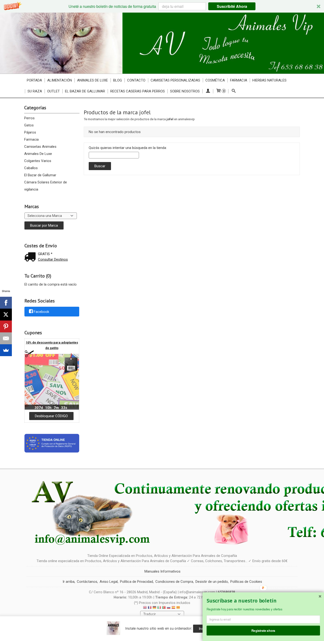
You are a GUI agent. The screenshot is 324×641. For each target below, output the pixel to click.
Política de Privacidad (136, 581)
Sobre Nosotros (185, 91)
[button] (162, 6)
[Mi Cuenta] (207, 91)
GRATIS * (45, 254)
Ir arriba (68, 581)
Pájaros (30, 132)
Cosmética (215, 80)
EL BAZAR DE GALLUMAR (85, 91)
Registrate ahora (263, 630)
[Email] (6, 338)
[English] (145, 608)
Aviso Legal (109, 581)
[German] (154, 608)
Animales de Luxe (92, 80)
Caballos (31, 168)
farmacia (238, 80)
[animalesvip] (162, 43)
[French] (150, 608)
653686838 (226, 592)
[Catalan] (178, 608)
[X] (6, 314)
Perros (29, 118)
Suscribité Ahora (232, 6)
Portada (34, 80)
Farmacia (31, 139)
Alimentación (59, 80)
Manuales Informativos (162, 571)
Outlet (53, 91)
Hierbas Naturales (269, 80)
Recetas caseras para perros (137, 91)
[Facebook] (6, 303)
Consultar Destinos (53, 259)
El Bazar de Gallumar (40, 175)
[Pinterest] (6, 326)
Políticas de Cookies (246, 581)
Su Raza (35, 91)
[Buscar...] (233, 91)
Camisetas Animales (40, 146)
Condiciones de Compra (174, 581)
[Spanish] (173, 608)
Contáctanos (87, 581)
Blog (117, 80)
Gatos (29, 125)
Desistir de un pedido (211, 581)
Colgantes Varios (37, 161)
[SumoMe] (6, 350)
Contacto (136, 80)
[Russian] (169, 608)
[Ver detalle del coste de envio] (31, 257)
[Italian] (159, 608)
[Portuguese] (164, 608)
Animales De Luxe (38, 154)
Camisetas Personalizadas (175, 80)
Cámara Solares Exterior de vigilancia (45, 185)
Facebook (41, 312)
